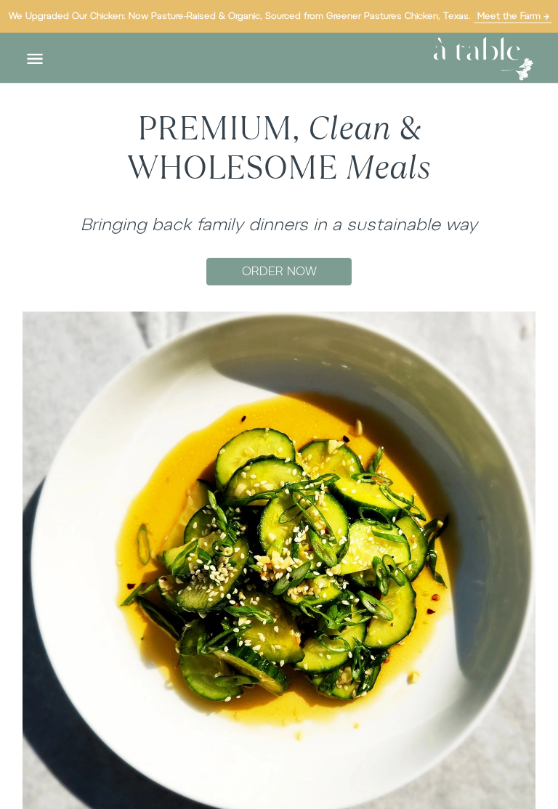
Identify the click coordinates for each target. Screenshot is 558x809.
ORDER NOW (279, 271)
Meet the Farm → (513, 16)
